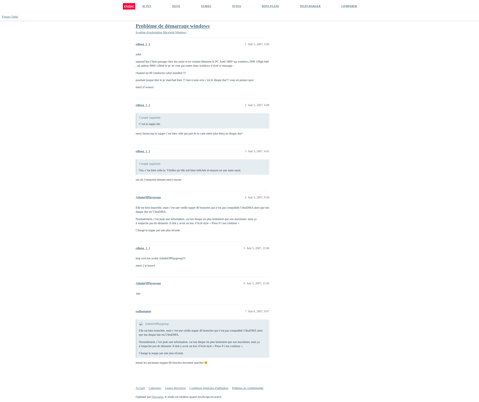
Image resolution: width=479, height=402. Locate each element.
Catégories (155, 388)
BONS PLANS (270, 6)
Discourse (157, 396)
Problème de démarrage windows (173, 26)
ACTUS (146, 6)
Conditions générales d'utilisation (208, 388)
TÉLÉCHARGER (310, 6)
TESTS (176, 6)
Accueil (140, 388)
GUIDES (206, 6)
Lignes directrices (175, 388)
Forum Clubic (10, 16)
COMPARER (349, 6)
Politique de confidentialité (247, 388)
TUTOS (236, 6)
